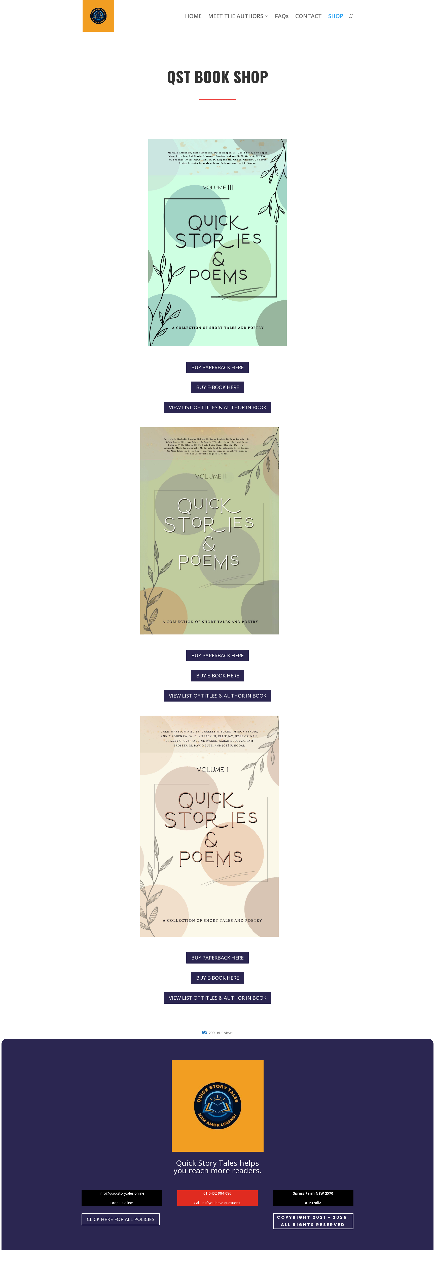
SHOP (335, 17)
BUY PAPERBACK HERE (217, 367)
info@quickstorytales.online (122, 1193)
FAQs (282, 17)
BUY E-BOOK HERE (217, 387)
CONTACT (308, 17)
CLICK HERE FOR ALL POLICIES (121, 1219)
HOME (193, 17)
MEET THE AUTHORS (235, 17)
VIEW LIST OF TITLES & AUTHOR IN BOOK (217, 407)
